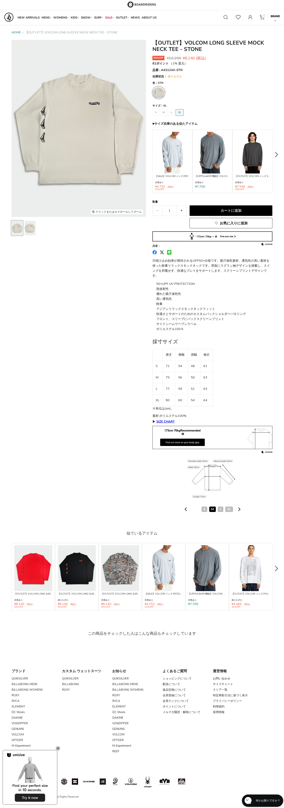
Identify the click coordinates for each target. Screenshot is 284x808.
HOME (16, 32)
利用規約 (218, 706)
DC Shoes (18, 712)
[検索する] (225, 18)
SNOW (85, 17)
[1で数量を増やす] (182, 210)
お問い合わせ (221, 678)
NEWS (135, 17)
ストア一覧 (220, 690)
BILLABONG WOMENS (27, 690)
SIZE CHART (165, 422)
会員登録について (174, 695)
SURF (97, 17)
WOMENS (60, 17)
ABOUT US (149, 17)
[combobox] (212, 509)
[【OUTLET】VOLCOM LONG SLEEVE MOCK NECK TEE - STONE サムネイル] (17, 228)
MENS (46, 17)
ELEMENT (18, 706)
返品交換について (174, 690)
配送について (171, 684)
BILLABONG (70, 684)
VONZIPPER (20, 723)
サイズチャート (223, 684)
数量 (155, 201)
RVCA (16, 701)
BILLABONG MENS (24, 684)
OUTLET (121, 17)
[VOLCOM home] (9, 17)
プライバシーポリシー (227, 701)
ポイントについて (174, 706)
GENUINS (18, 729)
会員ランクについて (176, 701)
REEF (115, 751)
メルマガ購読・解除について (181, 712)
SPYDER (17, 740)
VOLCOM (18, 734)
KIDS (74, 17)
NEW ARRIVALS (29, 17)
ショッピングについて (177, 678)
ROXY (15, 695)
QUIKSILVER (20, 678)
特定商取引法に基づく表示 (230, 695)
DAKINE (17, 718)
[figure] (186, 509)
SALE (108, 17)
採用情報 (218, 712)
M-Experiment (21, 746)
